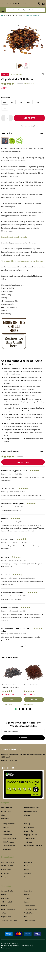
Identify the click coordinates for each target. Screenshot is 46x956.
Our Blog (27, 824)
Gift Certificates (6, 808)
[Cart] (43, 3)
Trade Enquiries (29, 838)
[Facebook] (3, 768)
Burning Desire (6, 877)
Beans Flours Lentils (8, 909)
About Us (4, 815)
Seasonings (28, 891)
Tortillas (27, 898)
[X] (8, 768)
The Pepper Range (30, 909)
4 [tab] (26, 709)
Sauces (26, 902)
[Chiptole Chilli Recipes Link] (13, 341)
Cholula (26, 870)
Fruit (25, 917)
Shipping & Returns (30, 835)
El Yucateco (5, 873)
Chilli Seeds (5, 898)
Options (12, 700)
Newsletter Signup (30, 811)
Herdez (26, 866)
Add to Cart (29, 118)
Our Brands (28, 842)
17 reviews (19, 84)
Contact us (6, 831)
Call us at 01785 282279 (9, 761)
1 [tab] (16, 709)
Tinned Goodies (29, 906)
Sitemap (27, 815)
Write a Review (29, 84)
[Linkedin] (13, 768)
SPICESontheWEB (7, 866)
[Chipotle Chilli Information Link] (13, 326)
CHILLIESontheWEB (7, 862)
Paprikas (4, 906)
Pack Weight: (6, 97)
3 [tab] (23, 709)
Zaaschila (27, 873)
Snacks (26, 895)
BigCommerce (14, 946)
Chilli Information (8, 842)
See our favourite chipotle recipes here (14, 237)
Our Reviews (7, 849)
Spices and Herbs (7, 891)
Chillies (3, 895)
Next (22, 646)
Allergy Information (9, 824)
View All (26, 877)
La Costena (28, 862)
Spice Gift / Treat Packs (9, 920)
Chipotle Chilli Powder (31, 685)
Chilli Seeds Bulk (6, 902)
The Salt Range (29, 913)
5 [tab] (30, 709)
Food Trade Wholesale (31, 808)
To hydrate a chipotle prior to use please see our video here (22, 261)
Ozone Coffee (6, 870)
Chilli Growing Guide (9, 838)
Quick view (8, 704)
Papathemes (5, 948)
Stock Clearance (29, 920)
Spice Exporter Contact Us (33, 846)
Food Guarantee (8, 835)
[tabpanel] (12, 684)
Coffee (3, 913)
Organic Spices (6, 917)
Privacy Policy (29, 831)
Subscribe (23, 738)
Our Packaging (29, 827)
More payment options (29, 126)
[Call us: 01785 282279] (39, 3)
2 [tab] (19, 709)
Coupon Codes (6, 811)
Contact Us (5, 819)
